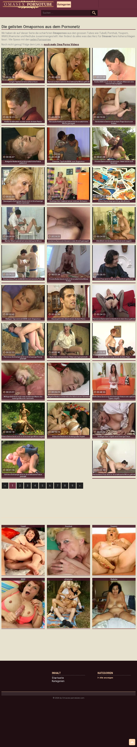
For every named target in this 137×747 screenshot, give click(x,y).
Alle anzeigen (106, 678)
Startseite (58, 677)
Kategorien (63, 4)
